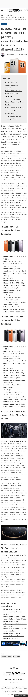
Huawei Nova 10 (16, 202)
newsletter (16, 656)
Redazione (7, 679)
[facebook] (11, 668)
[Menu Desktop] (2, 10)
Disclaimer (14, 683)
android (4, 656)
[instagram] (14, 668)
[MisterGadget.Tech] (14, 10)
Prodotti (3, 24)
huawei (10, 656)
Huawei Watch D (16, 212)
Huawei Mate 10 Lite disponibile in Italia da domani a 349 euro (13, 635)
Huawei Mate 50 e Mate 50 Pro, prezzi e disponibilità (14, 110)
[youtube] (17, 668)
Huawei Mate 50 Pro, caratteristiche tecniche (13, 93)
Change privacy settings (21, 695)
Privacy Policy (18, 679)
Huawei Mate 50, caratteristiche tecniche (11, 85)
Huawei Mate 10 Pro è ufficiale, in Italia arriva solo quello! (15, 624)
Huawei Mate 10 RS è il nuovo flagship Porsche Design (12, 612)
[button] (26, 10)
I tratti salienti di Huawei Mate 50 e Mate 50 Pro (14, 102)
